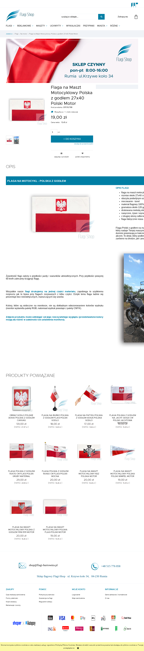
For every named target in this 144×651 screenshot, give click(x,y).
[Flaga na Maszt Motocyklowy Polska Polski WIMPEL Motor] (122, 454)
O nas (107, 598)
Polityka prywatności (46, 595)
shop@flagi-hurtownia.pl (43, 565)
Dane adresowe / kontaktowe (116, 595)
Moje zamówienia (78, 598)
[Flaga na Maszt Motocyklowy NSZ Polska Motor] (89, 454)
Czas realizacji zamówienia (15, 595)
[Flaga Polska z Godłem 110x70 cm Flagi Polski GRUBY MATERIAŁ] (21, 454)
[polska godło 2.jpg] (16, 140)
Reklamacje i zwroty (13, 605)
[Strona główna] (20, 15)
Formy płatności (12, 598)
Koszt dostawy (11, 602)
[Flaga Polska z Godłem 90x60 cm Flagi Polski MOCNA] (55, 454)
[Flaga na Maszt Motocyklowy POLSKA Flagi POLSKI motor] (55, 510)
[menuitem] (11, 26)
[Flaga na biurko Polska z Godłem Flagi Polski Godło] (55, 398)
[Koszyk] (136, 18)
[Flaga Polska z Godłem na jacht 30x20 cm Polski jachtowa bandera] (122, 398)
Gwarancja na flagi (45, 598)
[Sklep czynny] (72, 60)
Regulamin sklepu (45, 602)
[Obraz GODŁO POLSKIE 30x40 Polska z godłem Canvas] (21, 398)
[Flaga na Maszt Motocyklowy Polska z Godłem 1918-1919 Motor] (21, 510)
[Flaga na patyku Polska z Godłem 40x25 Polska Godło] (89, 398)
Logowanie (76, 595)
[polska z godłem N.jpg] (9, 140)
